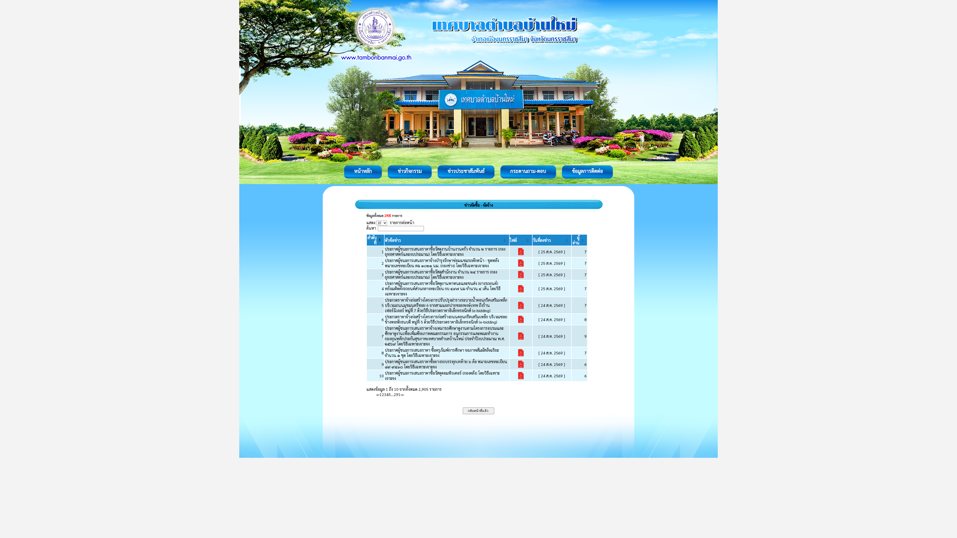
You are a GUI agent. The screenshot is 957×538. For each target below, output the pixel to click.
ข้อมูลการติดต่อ (587, 171)
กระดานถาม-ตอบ (528, 171)
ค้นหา (371, 228)
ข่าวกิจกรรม (410, 171)
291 (397, 394)
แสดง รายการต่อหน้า (390, 222)
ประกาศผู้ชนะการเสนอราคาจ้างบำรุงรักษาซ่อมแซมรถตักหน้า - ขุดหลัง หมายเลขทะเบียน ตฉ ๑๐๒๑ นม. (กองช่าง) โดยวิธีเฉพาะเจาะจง (442, 263)
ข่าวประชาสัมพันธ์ (466, 171)
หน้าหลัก (363, 171)
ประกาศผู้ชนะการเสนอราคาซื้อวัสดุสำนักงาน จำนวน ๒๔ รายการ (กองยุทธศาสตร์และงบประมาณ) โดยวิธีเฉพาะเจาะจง (441, 274)
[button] (393, 240)
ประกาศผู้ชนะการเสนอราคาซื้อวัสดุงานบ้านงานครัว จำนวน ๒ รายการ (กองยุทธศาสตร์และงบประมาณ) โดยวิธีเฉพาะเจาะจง (445, 251)
